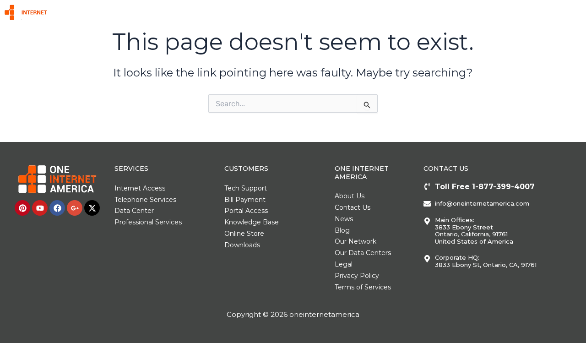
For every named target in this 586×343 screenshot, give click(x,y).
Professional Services (444, 12)
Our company (503, 12)
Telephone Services (289, 12)
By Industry (387, 12)
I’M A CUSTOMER (551, 12)
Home (197, 12)
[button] (234, 12)
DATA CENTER (343, 12)
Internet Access (230, 12)
